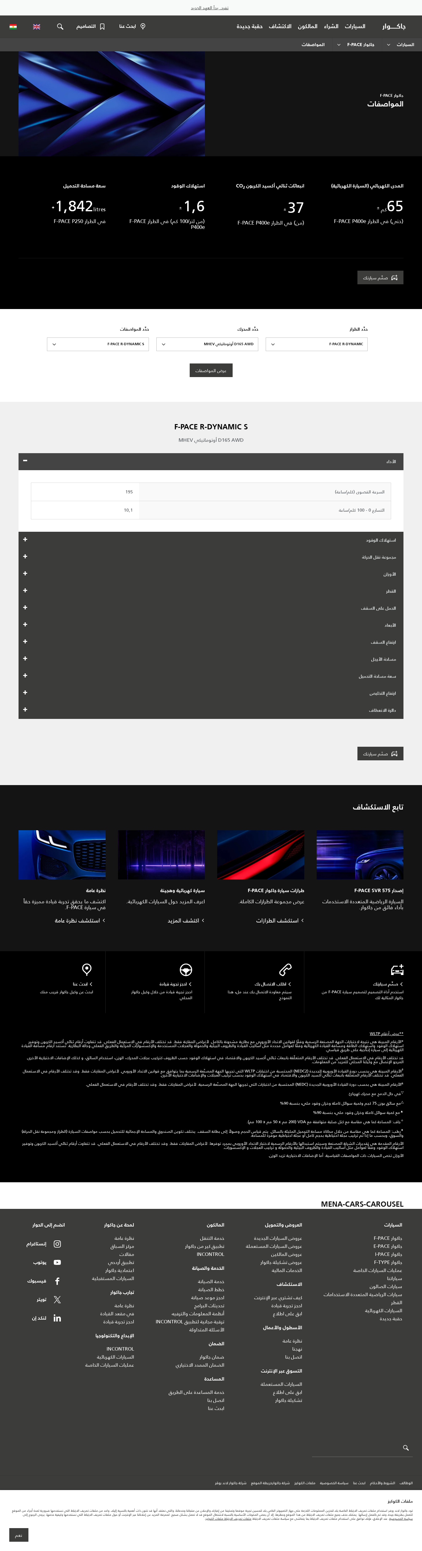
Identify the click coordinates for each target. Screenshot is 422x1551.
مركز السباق (122, 1246)
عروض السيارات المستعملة (274, 1246)
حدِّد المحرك (248, 329)
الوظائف (406, 1483)
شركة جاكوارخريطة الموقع (270, 1483)
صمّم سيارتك (375, 753)
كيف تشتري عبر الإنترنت (278, 1297)
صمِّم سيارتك (375, 277)
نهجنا (297, 1349)
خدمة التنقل (212, 1238)
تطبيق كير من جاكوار (204, 1246)
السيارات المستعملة (281, 1384)
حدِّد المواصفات (134, 329)
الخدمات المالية (287, 1270)
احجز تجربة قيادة (287, 1305)
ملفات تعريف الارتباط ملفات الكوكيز (228, 1519)
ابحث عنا (216, 1408)
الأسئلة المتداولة (206, 1329)
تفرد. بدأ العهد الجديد (210, 8)
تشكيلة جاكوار (288, 1400)
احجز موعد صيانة (207, 1297)
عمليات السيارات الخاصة (377, 1270)
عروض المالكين (286, 1254)
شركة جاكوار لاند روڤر (231, 1483)
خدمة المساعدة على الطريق (196, 1392)
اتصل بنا (293, 1357)
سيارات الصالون (386, 1286)
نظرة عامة (292, 1340)
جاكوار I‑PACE (388, 1254)
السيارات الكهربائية (383, 1310)
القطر (396, 1302)
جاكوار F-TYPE (388, 1262)
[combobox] (317, 344)
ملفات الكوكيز (304, 1483)
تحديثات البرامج (209, 1305)
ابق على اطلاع (287, 1313)
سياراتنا (394, 1278)
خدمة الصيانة (211, 1281)
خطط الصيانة (211, 1289)
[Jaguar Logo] (395, 26)
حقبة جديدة (391, 1318)
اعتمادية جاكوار (119, 1270)
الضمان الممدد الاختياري (200, 1365)
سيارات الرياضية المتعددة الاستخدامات (363, 1294)
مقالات (127, 1254)
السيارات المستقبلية (113, 1278)
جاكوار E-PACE (387, 1246)
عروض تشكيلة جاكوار (281, 1262)
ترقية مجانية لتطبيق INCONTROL (190, 1321)
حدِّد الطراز (359, 329)
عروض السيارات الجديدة (278, 1238)
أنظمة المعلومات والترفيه (198, 1313)
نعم (18, 1535)
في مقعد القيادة (117, 1313)
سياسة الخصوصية (334, 1483)
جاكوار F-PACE (388, 1238)
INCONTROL (210, 1254)
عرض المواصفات (211, 370)
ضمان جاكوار (212, 1357)
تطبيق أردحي (121, 1262)
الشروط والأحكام (382, 1483)
